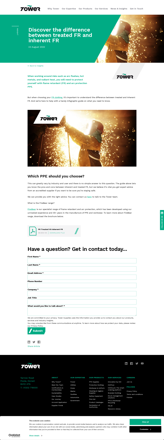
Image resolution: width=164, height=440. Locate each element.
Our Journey (56, 399)
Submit (38, 330)
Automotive (74, 397)
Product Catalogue (96, 402)
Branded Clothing (114, 393)
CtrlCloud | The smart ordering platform (116, 389)
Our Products (96, 378)
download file (57, 233)
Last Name (34, 265)
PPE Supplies (94, 382)
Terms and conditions (135, 394)
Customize (144, 429)
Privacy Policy (132, 391)
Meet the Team (57, 385)
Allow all (145, 422)
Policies (131, 387)
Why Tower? (56, 382)
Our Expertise (77, 378)
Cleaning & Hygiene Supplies (96, 392)
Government (75, 400)
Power (72, 382)
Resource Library (114, 409)
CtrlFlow (111, 385)
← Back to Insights (35, 66)
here (89, 197)
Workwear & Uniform (97, 388)
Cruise (72, 388)
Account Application (59, 402)
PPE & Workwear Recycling (114, 402)
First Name (34, 256)
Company (33, 289)
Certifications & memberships (57, 389)
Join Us (129, 382)
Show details (34, 436)
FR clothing (56, 97)
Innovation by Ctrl (114, 382)
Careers (131, 378)
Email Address (36, 273)
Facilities (73, 394)
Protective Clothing (96, 385)
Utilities (73, 385)
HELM (110, 406)
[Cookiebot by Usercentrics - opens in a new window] (14, 435)
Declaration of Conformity (94, 406)
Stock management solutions (115, 397)
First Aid (92, 399)
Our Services (114, 378)
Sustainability (57, 393)
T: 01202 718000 (29, 387)
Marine (72, 391)
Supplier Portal (57, 405)
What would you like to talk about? (46, 306)
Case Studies (56, 396)
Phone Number (35, 281)
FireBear (32, 209)
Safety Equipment (96, 396)
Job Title (32, 298)
